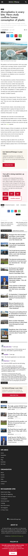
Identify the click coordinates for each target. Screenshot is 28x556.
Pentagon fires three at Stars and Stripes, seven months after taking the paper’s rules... (17, 414)
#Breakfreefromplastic (10, 204)
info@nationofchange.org (17, 536)
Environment (3, 288)
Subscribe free (9, 165)
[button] (26, 2)
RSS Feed (3, 464)
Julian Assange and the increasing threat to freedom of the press (21, 224)
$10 (5, 193)
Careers (2, 477)
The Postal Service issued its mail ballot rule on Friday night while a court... (17, 430)
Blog (2, 459)
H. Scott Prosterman (12, 442)
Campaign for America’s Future (8, 496)
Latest (2, 457)
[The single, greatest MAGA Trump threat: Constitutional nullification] (4, 244)
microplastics (23, 204)
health (17, 204)
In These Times (4, 510)
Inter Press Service (5, 505)
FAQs (2, 479)
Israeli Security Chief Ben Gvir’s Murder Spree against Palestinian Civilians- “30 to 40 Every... (17, 438)
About (2, 472)
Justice (2, 238)
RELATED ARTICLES (6, 230)
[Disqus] (14, 362)
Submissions (4, 481)
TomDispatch (4, 498)
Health (2, 9)
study (7, 124)
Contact (3, 483)
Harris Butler (11, 418)
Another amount (15, 198)
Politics (2, 245)
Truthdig (3, 503)
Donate (2, 474)
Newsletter (3, 455)
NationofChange (9, 32)
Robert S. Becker (11, 409)
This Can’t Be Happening (7, 494)
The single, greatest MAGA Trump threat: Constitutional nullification (17, 245)
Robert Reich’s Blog (5, 492)
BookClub (3, 462)
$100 (5, 198)
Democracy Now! (5, 501)
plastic (2, 206)
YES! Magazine (4, 507)
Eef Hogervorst (11, 426)
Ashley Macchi (5, 29)
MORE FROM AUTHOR (18, 230)
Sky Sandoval (11, 434)
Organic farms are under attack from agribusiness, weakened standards (7, 224)
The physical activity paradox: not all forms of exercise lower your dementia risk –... (17, 422)
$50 (18, 193)
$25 (12, 193)
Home (2, 453)
